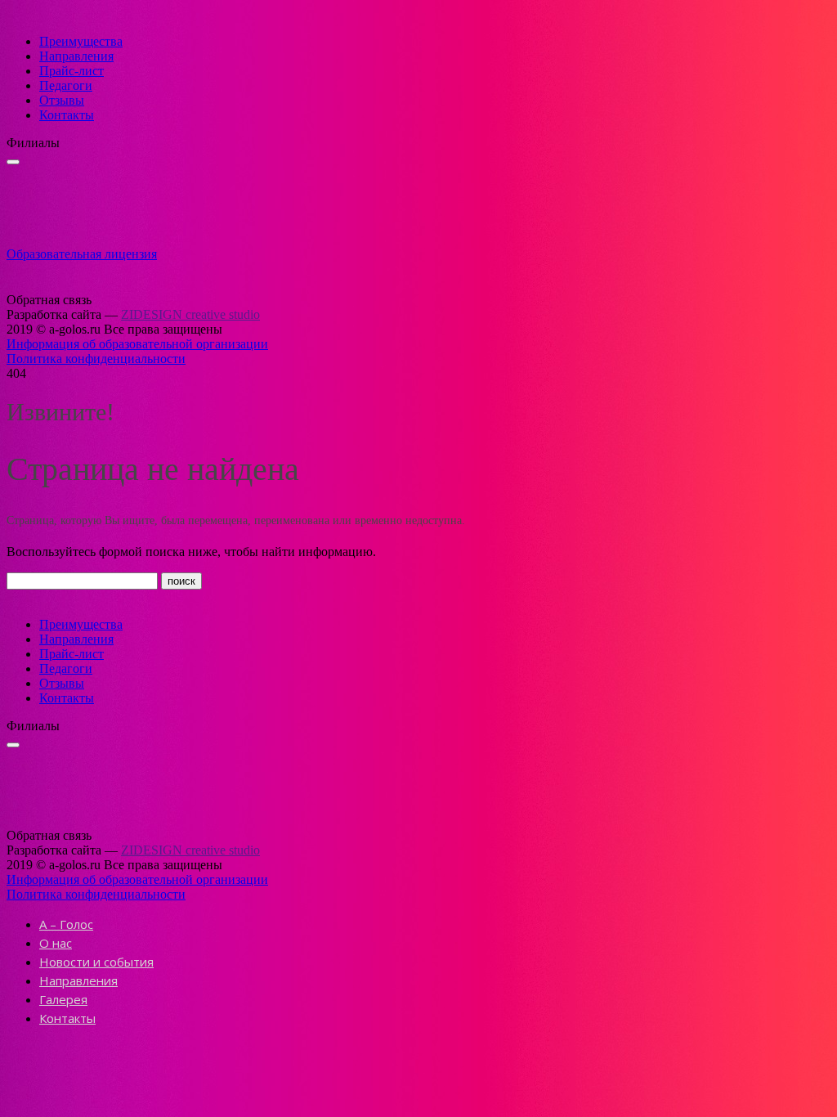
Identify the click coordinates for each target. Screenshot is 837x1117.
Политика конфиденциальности (96, 359)
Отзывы (61, 100)
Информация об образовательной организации (137, 344)
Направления (76, 56)
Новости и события (96, 961)
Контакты (66, 115)
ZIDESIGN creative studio (190, 314)
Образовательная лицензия (82, 254)
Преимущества (81, 41)
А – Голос (66, 924)
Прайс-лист (71, 71)
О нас (55, 943)
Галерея (63, 999)
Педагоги (65, 85)
